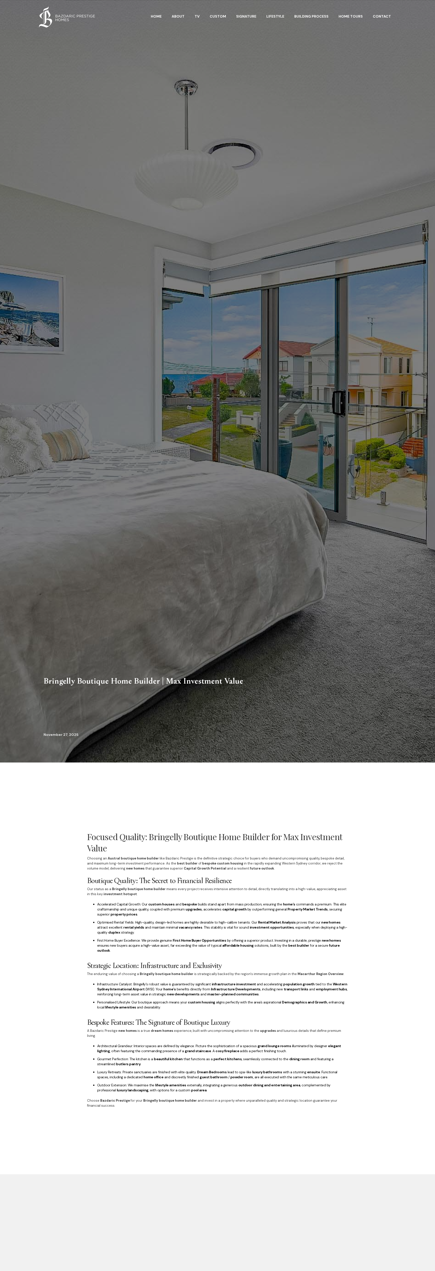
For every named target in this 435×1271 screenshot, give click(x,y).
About (178, 16)
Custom (218, 16)
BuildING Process (311, 16)
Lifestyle (275, 16)
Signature (246, 16)
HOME (156, 16)
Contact (382, 16)
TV (197, 16)
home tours (351, 16)
